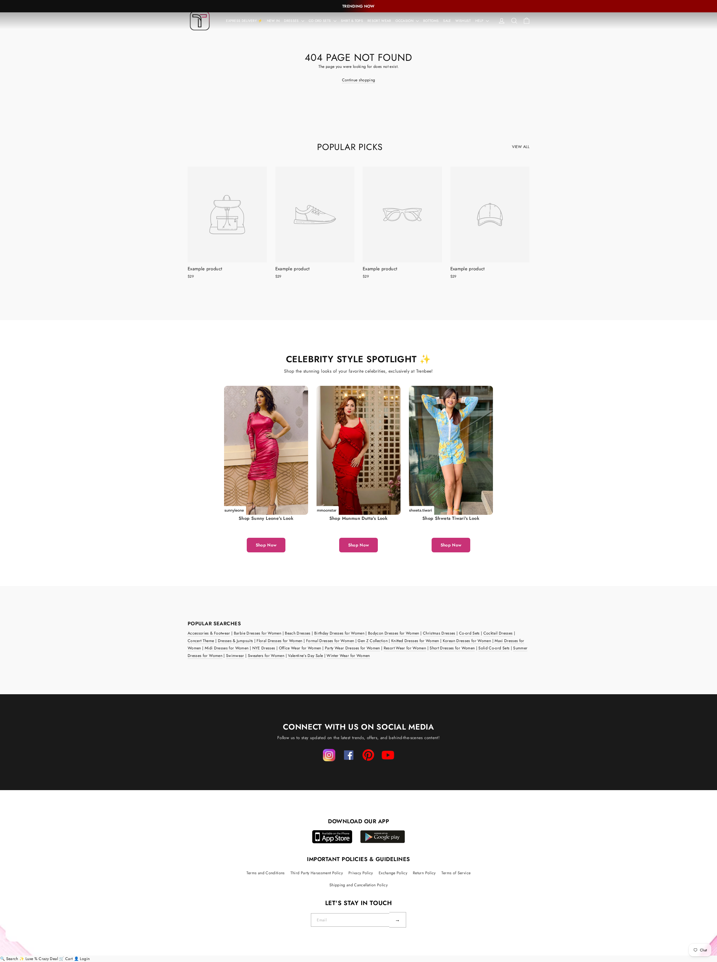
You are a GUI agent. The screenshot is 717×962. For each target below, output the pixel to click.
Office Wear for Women (300, 648)
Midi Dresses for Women (227, 648)
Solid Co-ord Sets (493, 648)
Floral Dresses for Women (279, 640)
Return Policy (424, 873)
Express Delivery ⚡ (244, 20)
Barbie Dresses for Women (257, 633)
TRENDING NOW (358, 6)
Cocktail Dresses (498, 633)
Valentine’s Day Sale (305, 655)
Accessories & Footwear (209, 633)
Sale (447, 20)
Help (480, 20)
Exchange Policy (393, 873)
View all (520, 146)
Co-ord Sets (469, 633)
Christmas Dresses (439, 633)
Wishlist (463, 20)
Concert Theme (201, 640)
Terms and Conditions (265, 873)
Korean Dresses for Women (467, 640)
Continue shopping (358, 80)
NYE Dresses (263, 648)
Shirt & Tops (352, 20)
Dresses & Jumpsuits (235, 640)
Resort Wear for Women (405, 648)
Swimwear (235, 655)
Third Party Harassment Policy (316, 873)
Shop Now (266, 545)
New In (273, 20)
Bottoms (431, 20)
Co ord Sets (320, 20)
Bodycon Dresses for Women (393, 633)
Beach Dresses (298, 633)
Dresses (292, 20)
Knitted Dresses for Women (415, 640)
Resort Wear (379, 20)
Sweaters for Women (266, 655)
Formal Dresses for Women (330, 640)
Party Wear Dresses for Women (352, 648)
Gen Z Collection (373, 640)
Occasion (405, 20)
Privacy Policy (360, 873)
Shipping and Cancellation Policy (358, 885)
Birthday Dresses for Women (339, 633)
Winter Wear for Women (348, 655)
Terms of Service (456, 873)
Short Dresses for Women (452, 648)
